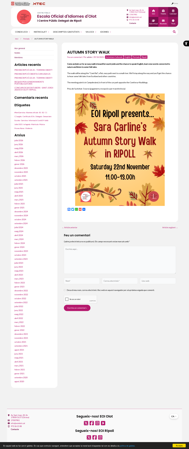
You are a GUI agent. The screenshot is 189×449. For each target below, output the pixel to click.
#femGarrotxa (19, 112)
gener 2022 (19, 330)
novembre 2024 (21, 215)
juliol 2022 (18, 306)
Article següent (170, 227)
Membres (18, 57)
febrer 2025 (19, 203)
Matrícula (34, 124)
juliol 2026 (18, 140)
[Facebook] (92, 424)
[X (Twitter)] (86, 424)
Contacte (132, 23)
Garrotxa (24, 120)
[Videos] (103, 424)
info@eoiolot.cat (135, 17)
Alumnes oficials (32, 112)
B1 (40, 112)
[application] (29, 32)
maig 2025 (18, 192)
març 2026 (18, 156)
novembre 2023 (21, 251)
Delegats (38, 116)
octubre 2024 (20, 219)
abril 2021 (18, 361)
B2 (43, 112)
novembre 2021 (21, 338)
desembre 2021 (21, 334)
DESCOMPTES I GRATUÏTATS (66, 32)
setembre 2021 (20, 346)
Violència (28, 128)
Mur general (19, 48)
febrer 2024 (19, 243)
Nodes (17, 53)
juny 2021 (18, 354)
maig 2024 (18, 231)
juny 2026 (18, 144)
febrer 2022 (19, 326)
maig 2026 (18, 148)
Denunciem (47, 116)
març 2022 (18, 322)
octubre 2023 (20, 255)
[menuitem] (20, 3)
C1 (46, 112)
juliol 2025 (18, 184)
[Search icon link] (174, 32)
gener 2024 (19, 247)
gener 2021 (19, 373)
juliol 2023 (18, 263)
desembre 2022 (21, 290)
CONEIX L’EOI (21, 32)
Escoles (17, 120)
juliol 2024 (18, 227)
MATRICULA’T (40, 32)
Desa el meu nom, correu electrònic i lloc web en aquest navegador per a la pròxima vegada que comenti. (111, 290)
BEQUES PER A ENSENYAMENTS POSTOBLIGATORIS (29, 83)
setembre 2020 (20, 377)
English (127, 57)
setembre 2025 (20, 180)
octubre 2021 (20, 342)
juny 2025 (18, 188)
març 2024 (18, 239)
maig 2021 (18, 357)
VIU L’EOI (90, 32)
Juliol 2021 (18, 124)
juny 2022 (18, 310)
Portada (136, 57)
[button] (186, 43)
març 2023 (18, 278)
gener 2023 (19, 286)
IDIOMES (104, 32)
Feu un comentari (74, 57)
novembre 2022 (21, 294)
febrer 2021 (19, 369)
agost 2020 (19, 381)
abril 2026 (18, 152)
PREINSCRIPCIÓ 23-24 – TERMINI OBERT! (33, 78)
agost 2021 (19, 350)
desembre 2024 (21, 211)
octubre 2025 (20, 176)
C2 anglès (18, 116)
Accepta (179, 445)
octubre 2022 (20, 298)
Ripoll (144, 57)
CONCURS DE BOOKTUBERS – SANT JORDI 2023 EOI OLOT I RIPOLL (33, 88)
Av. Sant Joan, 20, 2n (137, 11)
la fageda (26, 124)
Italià (46, 120)
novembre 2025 (21, 172)
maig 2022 (18, 314)
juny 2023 (18, 267)
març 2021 (18, 365)
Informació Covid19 (36, 120)
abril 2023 (18, 275)
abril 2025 (18, 195)
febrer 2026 (19, 160)
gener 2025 (19, 207)
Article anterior (69, 227)
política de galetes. (127, 445)
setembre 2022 (20, 302)
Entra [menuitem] (176, 3)
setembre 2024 (20, 223)
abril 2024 (18, 235)
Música (42, 124)
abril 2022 (18, 318)
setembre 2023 (20, 259)
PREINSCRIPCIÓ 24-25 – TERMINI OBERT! (33, 70)
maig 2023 (18, 271)
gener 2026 (19, 164)
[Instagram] (97, 424)
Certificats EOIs (29, 116)
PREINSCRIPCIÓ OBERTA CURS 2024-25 (32, 74)
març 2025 (18, 199)
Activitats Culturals (114, 57)
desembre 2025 (21, 168)
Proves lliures (19, 128)
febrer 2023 (19, 282)
